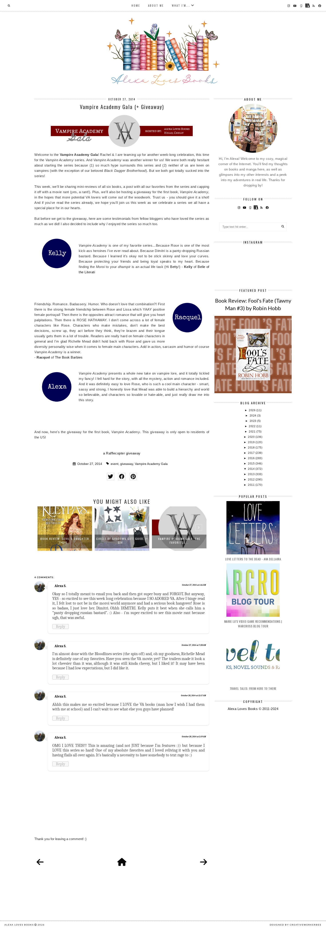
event (114, 464)
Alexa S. (60, 586)
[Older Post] (203, 862)
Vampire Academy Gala (151, 464)
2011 (251, 484)
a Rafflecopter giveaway (122, 453)
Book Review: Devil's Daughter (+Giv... (64, 540)
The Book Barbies (69, 357)
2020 (251, 436)
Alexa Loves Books (19, 924)
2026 (252, 410)
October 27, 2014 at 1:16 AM (194, 585)
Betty (174, 267)
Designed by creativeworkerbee (296, 924)
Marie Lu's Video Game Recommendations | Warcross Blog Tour (253, 623)
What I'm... (181, 5)
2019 (251, 442)
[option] (64, 528)
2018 (251, 447)
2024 (253, 415)
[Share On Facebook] (122, 477)
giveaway (126, 464)
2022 (252, 426)
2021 (252, 431)
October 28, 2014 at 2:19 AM (194, 737)
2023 (253, 420)
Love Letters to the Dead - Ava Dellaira (253, 559)
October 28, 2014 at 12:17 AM (193, 695)
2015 (251, 463)
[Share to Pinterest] (133, 477)
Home (136, 5)
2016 (251, 458)
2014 (251, 468)
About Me (156, 5)
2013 (251, 474)
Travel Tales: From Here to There (253, 688)
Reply (60, 626)
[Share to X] (111, 477)
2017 (251, 452)
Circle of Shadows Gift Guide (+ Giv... (122, 540)
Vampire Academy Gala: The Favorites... (179, 540)
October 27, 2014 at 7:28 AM (194, 645)
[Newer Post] (40, 862)
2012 (251, 479)
